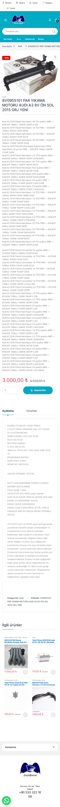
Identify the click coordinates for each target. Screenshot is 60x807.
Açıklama (8, 411)
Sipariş (22, 3)
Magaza (48, 3)
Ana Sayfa (7, 39)
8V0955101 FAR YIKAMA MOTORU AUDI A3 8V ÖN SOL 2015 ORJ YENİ (29, 601)
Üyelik (12, 8)
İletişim (8, 3)
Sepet (35, 3)
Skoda (24, 637)
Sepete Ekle (40, 390)
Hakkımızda (30, 39)
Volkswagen (8, 637)
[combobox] (26, 31)
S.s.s (19, 39)
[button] (6, 800)
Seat (19, 637)
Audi (20, 46)
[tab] (8, 412)
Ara (54, 31)
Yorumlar (31, 411)
